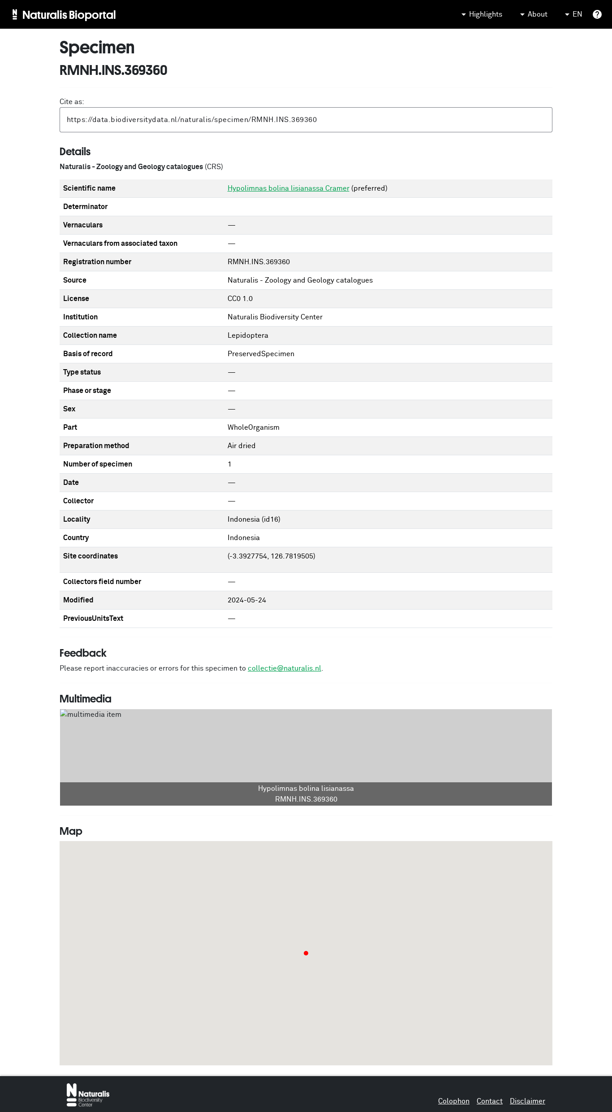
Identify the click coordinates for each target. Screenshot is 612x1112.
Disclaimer (527, 1101)
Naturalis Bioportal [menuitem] (69, 14)
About (537, 14)
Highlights (485, 14)
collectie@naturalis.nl (284, 668)
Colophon (454, 1101)
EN (577, 14)
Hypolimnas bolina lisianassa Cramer (288, 188)
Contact (490, 1101)
